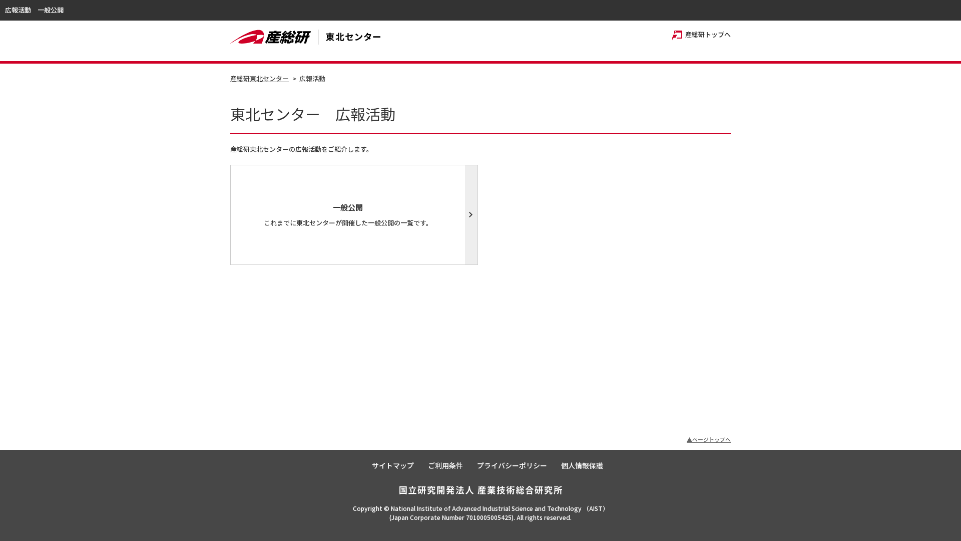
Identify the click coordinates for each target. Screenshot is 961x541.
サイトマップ (393, 465)
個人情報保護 (582, 465)
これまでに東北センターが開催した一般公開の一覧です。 (348, 214)
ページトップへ (711, 439)
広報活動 (18, 10)
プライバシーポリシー (512, 465)
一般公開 (51, 10)
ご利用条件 (445, 465)
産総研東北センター (259, 78)
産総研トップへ (708, 34)
